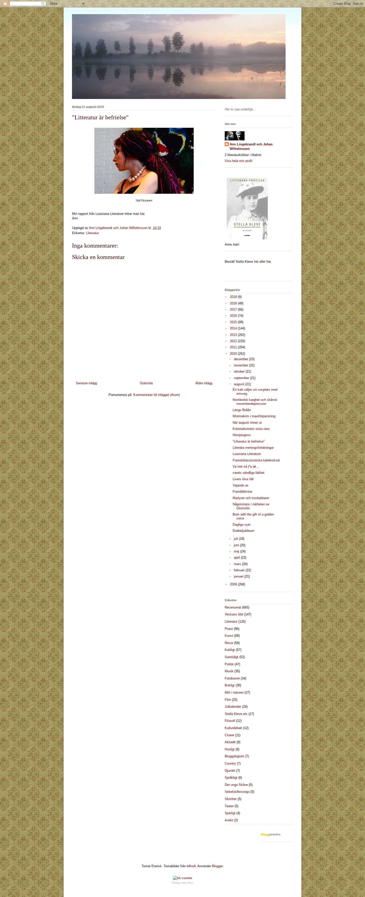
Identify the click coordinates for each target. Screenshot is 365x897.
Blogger (217, 866)
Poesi (229, 629)
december (241, 359)
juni (237, 545)
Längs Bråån (242, 410)
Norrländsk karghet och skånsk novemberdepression (255, 402)
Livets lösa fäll (243, 479)
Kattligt (230, 650)
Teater (229, 806)
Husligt (230, 749)
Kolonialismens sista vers (251, 429)
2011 (234, 347)
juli (236, 539)
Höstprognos (242, 435)
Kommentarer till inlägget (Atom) (156, 395)
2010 (234, 353)
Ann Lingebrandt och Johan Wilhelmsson (251, 146)
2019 (234, 297)
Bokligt (230, 685)
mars (238, 564)
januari (239, 576)
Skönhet (231, 799)
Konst (229, 636)
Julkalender (233, 706)
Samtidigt (231, 657)
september (242, 378)
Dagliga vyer (242, 524)
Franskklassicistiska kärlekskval (256, 460)
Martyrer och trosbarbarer (251, 498)
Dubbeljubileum (244, 531)
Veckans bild (234, 614)
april (237, 557)
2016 (234, 316)
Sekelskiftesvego (237, 792)
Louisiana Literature (247, 454)
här (142, 214)
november (241, 365)
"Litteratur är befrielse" (249, 441)
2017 (234, 309)
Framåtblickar (242, 491)
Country (230, 763)
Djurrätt (230, 770)
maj (237, 551)
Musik (229, 671)
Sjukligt (230, 813)
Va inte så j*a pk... (246, 466)
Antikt (229, 820)
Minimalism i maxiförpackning (254, 416)
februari (240, 570)
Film (228, 700)
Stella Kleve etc (236, 714)
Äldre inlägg (203, 383)
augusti (239, 384)
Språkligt (231, 777)
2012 (234, 341)
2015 (234, 322)
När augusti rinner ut (247, 422)
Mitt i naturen (234, 692)
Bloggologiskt (234, 756)
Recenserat (233, 607)
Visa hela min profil (238, 161)
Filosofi (230, 721)
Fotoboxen (232, 678)
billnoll (191, 866)
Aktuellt (230, 742)
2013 (234, 335)
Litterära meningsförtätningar (253, 447)
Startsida (146, 383)
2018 (234, 303)
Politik (229, 664)
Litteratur (92, 233)
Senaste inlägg (86, 383)
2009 (234, 584)
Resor (229, 643)
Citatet (229, 735)
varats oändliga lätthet (248, 473)
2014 (234, 328)
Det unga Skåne (236, 785)
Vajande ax (241, 485)
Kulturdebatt (233, 728)
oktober (240, 371)
